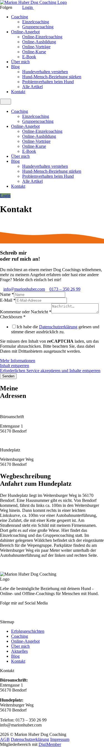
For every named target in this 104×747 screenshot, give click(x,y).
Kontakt (18, 91)
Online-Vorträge (36, 46)
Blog (15, 66)
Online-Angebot (25, 31)
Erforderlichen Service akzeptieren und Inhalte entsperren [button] (50, 370)
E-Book (29, 56)
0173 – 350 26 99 (64, 289)
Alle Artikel (32, 86)
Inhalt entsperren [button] (14, 365)
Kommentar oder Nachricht (25, 311)
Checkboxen (13, 316)
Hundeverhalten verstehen (45, 71)
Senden (8, 376)
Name (7, 294)
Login (28, 7)
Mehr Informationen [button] (17, 360)
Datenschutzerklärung (58, 326)
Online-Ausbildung (39, 41)
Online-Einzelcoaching (42, 36)
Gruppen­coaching (38, 26)
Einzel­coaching (35, 21)
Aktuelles (19, 651)
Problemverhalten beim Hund (48, 81)
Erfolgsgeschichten (27, 631)
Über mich (20, 61)
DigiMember (50, 744)
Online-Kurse (34, 51)
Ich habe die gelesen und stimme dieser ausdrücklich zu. (55, 329)
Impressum (59, 739)
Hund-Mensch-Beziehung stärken (51, 76)
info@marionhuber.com (24, 289)
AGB (5, 739)
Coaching (19, 16)
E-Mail (8, 300)
